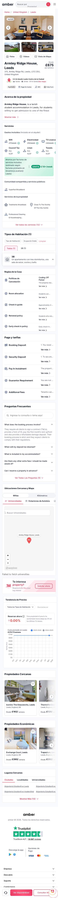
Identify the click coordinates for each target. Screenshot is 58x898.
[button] (33, 4)
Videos (26, 56)
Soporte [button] (7, 881)
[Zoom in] (8, 555)
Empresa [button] (8, 869)
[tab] (13, 501)
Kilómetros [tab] (42, 495)
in (31, 107)
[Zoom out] (8, 559)
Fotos (12, 56)
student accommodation (16, 107)
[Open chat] (53, 893)
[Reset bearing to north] (8, 563)
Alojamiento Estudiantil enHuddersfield (19, 791)
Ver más (44, 349)
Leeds (33, 12)
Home (7, 12)
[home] (7, 4)
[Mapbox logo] (11, 568)
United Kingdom (20, 12)
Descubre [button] (8, 875)
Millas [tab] (16, 495)
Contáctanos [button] (9, 887)
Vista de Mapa (44, 56)
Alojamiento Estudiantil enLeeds (16, 786)
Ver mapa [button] (42, 81)
